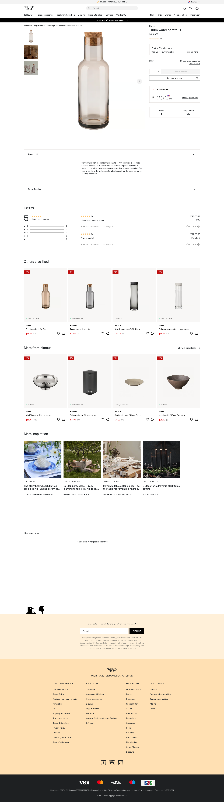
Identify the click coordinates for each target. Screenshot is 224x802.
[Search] (89, 8)
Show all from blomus (187, 348)
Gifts (160, 15)
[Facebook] (103, 762)
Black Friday (131, 742)
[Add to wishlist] (59, 333)
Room (128, 728)
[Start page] (29, 8)
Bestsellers (131, 718)
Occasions (130, 723)
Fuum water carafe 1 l (74, 26)
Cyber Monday (132, 747)
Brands (168, 15)
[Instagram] (112, 762)
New (152, 15)
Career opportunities (159, 699)
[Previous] (47, 81)
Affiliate (153, 704)
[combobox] (194, 2)
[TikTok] (120, 762)
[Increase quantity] (158, 71)
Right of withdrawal (61, 742)
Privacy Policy (59, 728)
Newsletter (57, 704)
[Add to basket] (63, 333)
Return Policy (58, 694)
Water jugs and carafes (56, 26)
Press (152, 709)
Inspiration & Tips (133, 689)
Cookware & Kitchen (95, 694)
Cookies (56, 733)
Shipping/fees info (190, 98)
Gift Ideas (130, 733)
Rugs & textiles (95, 15)
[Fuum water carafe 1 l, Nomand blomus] (93, 81)
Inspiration (195, 15)
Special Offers (180, 15)
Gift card (89, 723)
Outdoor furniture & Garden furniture (101, 718)
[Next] (139, 81)
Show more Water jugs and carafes (93, 542)
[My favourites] (191, 8)
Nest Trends (131, 737)
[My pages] (184, 8)
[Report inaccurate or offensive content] (198, 227)
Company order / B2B (62, 737)
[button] (155, 39)
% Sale (129, 709)
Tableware (29, 15)
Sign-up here (192, 52)
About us (154, 689)
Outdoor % (121, 15)
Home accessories (45, 15)
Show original (108, 226)
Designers (130, 699)
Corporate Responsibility (160, 694)
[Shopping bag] (197, 8)
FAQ (54, 709)
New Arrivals (131, 713)
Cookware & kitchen (66, 15)
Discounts (130, 752)
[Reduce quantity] (151, 71)
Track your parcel (60, 718)
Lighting (81, 15)
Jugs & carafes (39, 26)
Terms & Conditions (61, 723)
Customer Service (60, 689)
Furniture (109, 15)
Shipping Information (61, 713)
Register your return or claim (65, 699)
